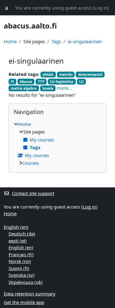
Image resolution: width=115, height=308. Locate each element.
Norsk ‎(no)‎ (20, 261)
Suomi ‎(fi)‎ (19, 268)
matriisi (65, 74)
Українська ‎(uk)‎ (26, 282)
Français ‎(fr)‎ (21, 254)
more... (64, 88)
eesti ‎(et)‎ (18, 241)
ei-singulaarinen (85, 41)
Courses (30, 163)
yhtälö (48, 74)
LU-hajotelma (61, 81)
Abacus (26, 81)
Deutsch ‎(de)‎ (22, 234)
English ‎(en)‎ (16, 227)
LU (81, 81)
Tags (56, 41)
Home (10, 41)
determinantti (90, 74)
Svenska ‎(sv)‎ (22, 275)
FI (12, 81)
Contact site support (33, 193)
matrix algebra (23, 88)
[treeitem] (57, 144)
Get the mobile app (24, 302)
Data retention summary (30, 294)
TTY (41, 81)
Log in (100, 8)
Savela (47, 88)
